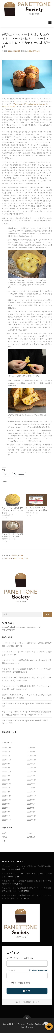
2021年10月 (6, 800)
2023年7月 (31, 776)
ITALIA (14, 555)
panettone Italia (14, 559)
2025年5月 (6, 752)
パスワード (11, 970)
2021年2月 (31, 812)
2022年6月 (6, 788)
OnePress (39, 1024)
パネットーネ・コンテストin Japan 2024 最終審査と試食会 (25, 720)
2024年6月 (31, 764)
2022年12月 (32, 780)
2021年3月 (6, 812)
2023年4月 (6, 780)
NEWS (20, 555)
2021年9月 (31, 800)
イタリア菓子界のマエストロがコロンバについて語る (36, 508)
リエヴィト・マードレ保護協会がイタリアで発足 (12, 535)
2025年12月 (6, 747)
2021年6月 (31, 804)
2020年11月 (6, 820)
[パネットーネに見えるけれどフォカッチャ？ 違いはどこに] (12, 500)
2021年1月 (6, 816)
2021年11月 (32, 796)
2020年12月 (32, 816)
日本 (3, 841)
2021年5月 (6, 808)
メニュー (50, 22)
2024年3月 (6, 768)
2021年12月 (6, 796)
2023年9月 (6, 776)
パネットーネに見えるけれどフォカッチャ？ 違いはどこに (12, 510)
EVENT (4, 833)
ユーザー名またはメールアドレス (20, 958)
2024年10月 (32, 760)
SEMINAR (31, 837)
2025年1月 (6, 756)
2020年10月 (32, 820)
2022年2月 (6, 792)
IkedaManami (34, 51)
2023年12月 (32, 768)
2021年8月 (6, 804)
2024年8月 (6, 764)
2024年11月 (6, 760)
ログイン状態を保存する (21, 982)
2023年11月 (6, 772)
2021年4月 (31, 808)
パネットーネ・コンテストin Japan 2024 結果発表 (22, 703)
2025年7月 (31, 747)
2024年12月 (32, 756)
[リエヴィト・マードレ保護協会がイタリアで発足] (12, 527)
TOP (26, 559)
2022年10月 (6, 784)
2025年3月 (31, 752)
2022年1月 (31, 792)
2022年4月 (31, 788)
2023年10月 (32, 772)
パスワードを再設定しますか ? (27, 1002)
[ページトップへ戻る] (27, 1018)
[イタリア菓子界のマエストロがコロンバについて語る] (36, 500)
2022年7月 (31, 784)
